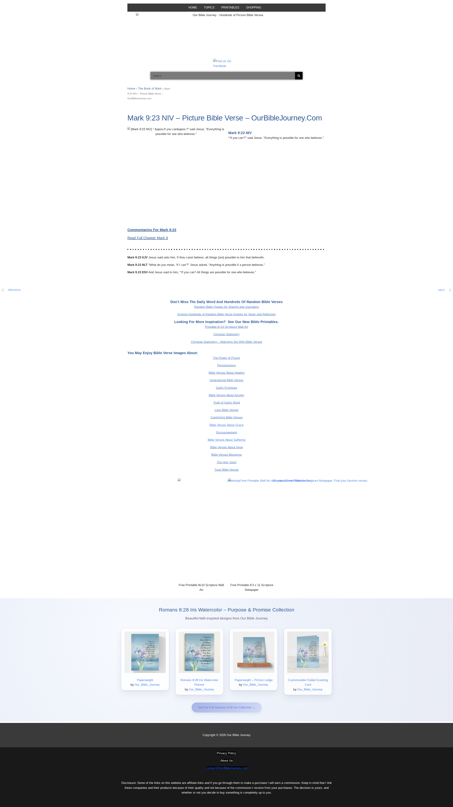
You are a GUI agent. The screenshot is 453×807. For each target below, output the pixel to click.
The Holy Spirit (226, 462)
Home (131, 88)
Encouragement (226, 432)
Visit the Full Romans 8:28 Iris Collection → (227, 707)
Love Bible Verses (227, 410)
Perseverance (226, 365)
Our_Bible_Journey (147, 684)
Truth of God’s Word (226, 402)
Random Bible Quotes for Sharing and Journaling (226, 307)
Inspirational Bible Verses (226, 380)
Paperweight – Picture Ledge (254, 680)
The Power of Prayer (226, 358)
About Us (226, 760)
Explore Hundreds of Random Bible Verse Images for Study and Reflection (226, 314)
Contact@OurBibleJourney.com (226, 768)
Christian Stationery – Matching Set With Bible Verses (226, 342)
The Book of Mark (150, 88)
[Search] (299, 75)
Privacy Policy (226, 753)
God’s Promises (226, 387)
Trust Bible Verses (226, 469)
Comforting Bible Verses (227, 417)
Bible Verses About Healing (226, 372)
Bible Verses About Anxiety (226, 395)
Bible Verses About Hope (226, 447)
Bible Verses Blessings (226, 454)
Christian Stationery (226, 334)
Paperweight (145, 680)
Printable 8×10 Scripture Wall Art (226, 327)
